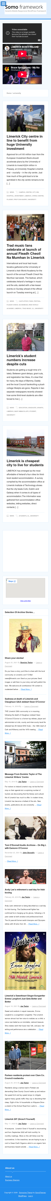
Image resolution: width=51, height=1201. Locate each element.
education (23, 408)
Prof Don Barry (20, 199)
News (12, 192)
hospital (10, 196)
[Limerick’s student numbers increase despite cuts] (25, 337)
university (32, 199)
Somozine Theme (25, 1192)
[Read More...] (26, 689)
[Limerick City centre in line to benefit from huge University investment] (25, 118)
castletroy (23, 301)
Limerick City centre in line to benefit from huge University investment (25, 142)
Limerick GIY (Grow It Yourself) (20, 1119)
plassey (10, 199)
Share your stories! (14, 657)
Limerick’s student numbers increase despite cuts (21, 359)
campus (22, 192)
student (32, 411)
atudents (23, 516)
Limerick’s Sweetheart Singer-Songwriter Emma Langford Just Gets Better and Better (25, 998)
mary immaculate (21, 411)
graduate (32, 408)
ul (33, 308)
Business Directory (12, 1180)
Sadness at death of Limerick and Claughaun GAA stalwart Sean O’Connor (25, 700)
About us (8, 1176)
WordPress (22, 1196)
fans (31, 301)
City (34, 192)
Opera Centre (38, 196)
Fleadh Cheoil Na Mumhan (17, 305)
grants (40, 408)
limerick (27, 196)
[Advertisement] (27, 552)
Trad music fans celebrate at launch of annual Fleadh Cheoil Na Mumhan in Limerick (25, 251)
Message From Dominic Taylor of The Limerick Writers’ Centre (23, 776)
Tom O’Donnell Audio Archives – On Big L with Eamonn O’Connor (25, 847)
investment (19, 196)
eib (37, 192)
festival (37, 301)
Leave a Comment (31, 706)
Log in (30, 1196)
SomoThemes (40, 1192)
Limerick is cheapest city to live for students (25, 462)
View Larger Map (25, 601)
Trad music (26, 308)
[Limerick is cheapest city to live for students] (25, 443)
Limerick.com (25, 8)
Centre (29, 192)
